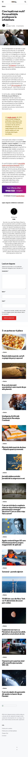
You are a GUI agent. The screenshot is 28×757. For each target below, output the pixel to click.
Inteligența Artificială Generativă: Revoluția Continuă (11, 418)
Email (3, 301)
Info (3, 725)
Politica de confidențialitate (9, 731)
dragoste (8, 203)
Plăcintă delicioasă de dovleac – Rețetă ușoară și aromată (14, 448)
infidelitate (14, 203)
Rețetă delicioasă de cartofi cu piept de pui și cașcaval (13, 357)
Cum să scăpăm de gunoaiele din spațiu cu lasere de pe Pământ (13, 694)
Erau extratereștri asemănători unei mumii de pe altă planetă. (14, 387)
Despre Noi (5, 733)
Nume (4, 291)
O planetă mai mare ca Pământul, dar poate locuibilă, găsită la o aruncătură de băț (14, 632)
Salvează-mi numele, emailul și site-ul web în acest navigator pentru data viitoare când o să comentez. (13, 312)
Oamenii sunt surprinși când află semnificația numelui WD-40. (13, 663)
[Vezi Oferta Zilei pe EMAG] (14, 189)
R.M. (7, 24)
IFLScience (12, 65)
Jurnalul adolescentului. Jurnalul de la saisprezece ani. (13, 477)
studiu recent (11, 117)
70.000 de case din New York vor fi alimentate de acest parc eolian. (13, 600)
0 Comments (20, 26)
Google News (20, 196)
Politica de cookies (7, 728)
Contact (4, 735)
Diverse (3, 6)
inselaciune (20, 203)
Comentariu (5, 271)
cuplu (3, 203)
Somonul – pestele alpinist (12, 572)
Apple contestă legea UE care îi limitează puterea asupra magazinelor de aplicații (14, 542)
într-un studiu (16, 85)
